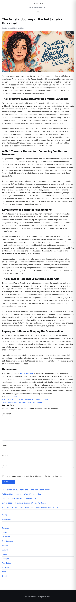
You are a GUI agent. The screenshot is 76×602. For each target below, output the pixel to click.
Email (5, 456)
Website (5, 466)
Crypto (4, 532)
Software (5, 567)
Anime (4, 515)
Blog (3, 524)
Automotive (6, 519)
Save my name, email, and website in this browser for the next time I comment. (36, 476)
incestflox (38, 3)
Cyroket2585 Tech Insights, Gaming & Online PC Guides (24, 503)
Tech (4, 572)
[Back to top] (72, 599)
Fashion (5, 545)
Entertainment (7, 541)
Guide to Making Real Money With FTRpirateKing (21, 494)
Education (6, 537)
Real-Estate (6, 563)
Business (5, 528)
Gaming (5, 550)
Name (5, 445)
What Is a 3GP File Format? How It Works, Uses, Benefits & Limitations (30, 507)
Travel (4, 576)
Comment (6, 414)
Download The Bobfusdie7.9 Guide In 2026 (19, 499)
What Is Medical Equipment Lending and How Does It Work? (26, 490)
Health (4, 554)
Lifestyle (13, 396)
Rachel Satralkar (27, 373)
